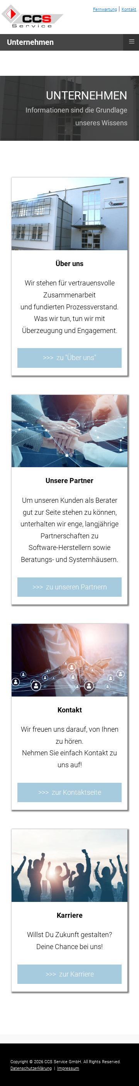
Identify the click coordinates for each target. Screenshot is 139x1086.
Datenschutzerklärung (31, 1068)
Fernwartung (105, 9)
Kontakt (129, 9)
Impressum (68, 1068)
